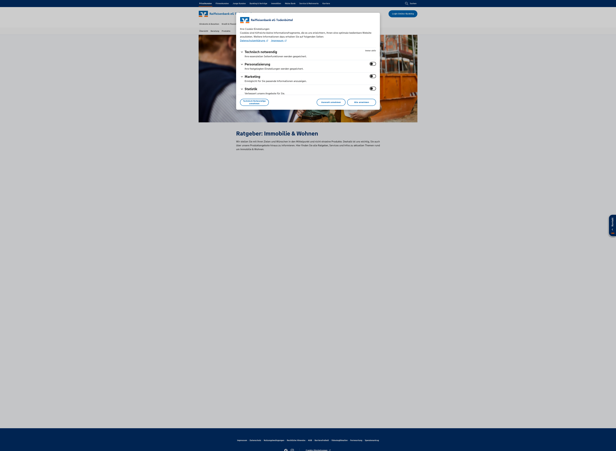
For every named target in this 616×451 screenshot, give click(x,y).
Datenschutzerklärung (253, 40)
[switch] (373, 64)
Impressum (277, 40)
